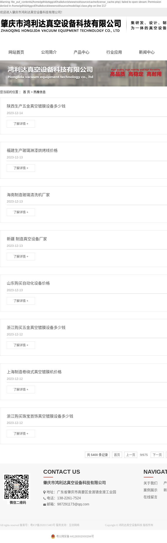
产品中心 (81, 52)
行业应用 (114, 52)
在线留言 (150, 497)
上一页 (130, 455)
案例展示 (150, 490)
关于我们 (150, 483)
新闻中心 (147, 52)
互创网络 (74, 525)
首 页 (26, 92)
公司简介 (49, 52)
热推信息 (39, 92)
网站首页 (16, 52)
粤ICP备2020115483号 (42, 525)
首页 (117, 455)
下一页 (157, 455)
